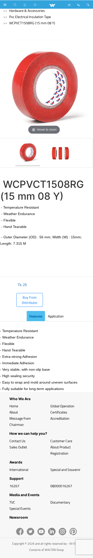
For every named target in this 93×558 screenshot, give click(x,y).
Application (56, 316)
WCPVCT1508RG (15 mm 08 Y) (32, 22)
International (18, 469)
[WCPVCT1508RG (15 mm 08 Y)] (27, 153)
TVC (12, 502)
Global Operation (62, 406)
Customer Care (61, 440)
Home (13, 406)
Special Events (20, 508)
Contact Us (17, 440)
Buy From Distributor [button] (29, 300)
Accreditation (59, 418)
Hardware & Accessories (27, 10)
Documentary (60, 502)
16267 (14, 485)
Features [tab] (35, 316)
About (13, 412)
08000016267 (61, 485)
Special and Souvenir (65, 469)
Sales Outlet (18, 447)
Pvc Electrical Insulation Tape (30, 16)
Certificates (58, 412)
